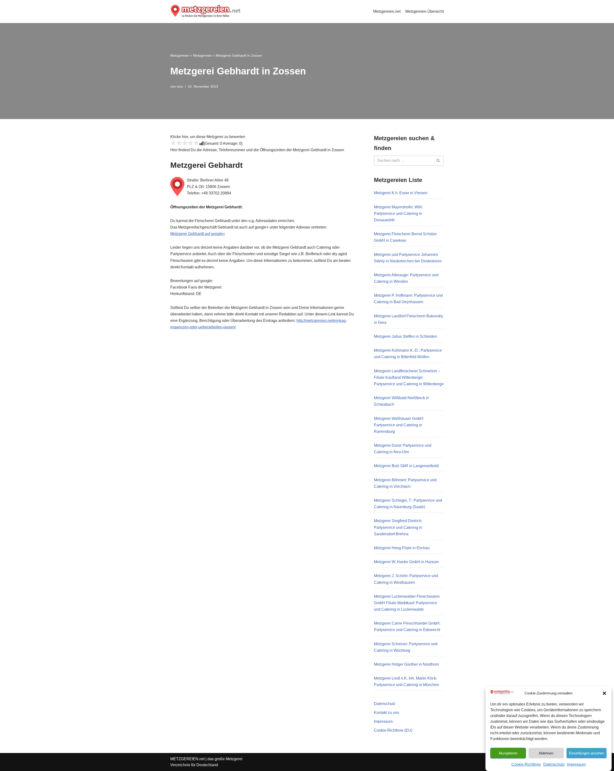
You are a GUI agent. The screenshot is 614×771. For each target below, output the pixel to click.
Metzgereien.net (387, 11)
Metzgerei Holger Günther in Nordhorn (406, 664)
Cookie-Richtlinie (526, 764)
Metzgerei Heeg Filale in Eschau (402, 548)
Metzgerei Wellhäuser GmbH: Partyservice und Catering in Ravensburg (399, 425)
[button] (604, 693)
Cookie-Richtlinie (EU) (393, 730)
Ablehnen (546, 753)
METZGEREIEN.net (187, 759)
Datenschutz (554, 764)
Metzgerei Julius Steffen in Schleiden (405, 336)
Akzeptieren (508, 753)
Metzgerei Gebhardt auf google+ (197, 234)
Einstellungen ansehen (586, 753)
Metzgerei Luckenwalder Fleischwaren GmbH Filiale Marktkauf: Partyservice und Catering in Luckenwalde (407, 602)
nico (180, 86)
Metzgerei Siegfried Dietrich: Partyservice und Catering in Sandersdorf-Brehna (398, 527)
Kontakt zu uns (386, 713)
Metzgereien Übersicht (424, 11)
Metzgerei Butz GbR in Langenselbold (406, 466)
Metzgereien (179, 55)
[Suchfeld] (438, 161)
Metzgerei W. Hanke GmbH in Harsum (406, 562)
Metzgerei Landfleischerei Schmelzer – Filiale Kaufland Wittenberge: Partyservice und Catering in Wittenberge (409, 377)
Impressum (576, 764)
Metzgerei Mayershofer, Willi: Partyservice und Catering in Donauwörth (398, 213)
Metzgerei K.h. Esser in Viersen (400, 193)
